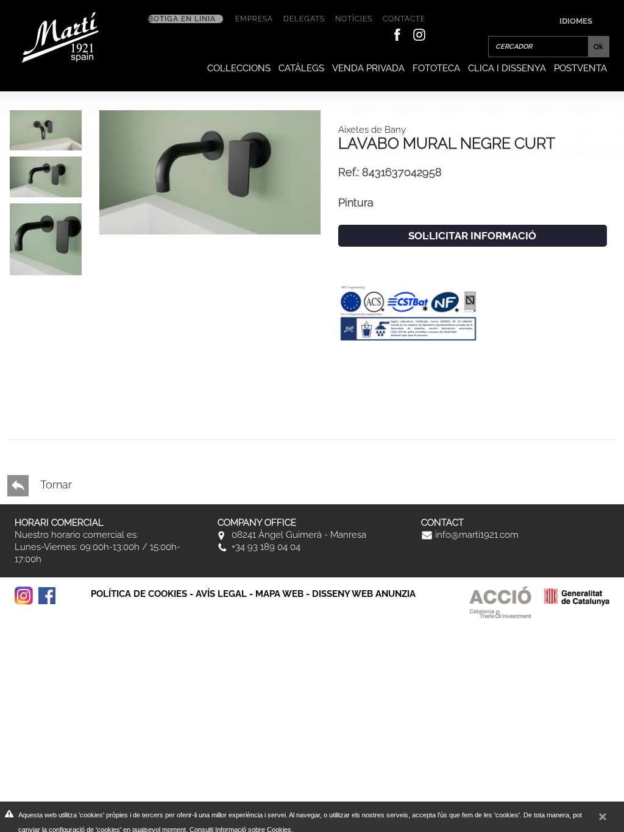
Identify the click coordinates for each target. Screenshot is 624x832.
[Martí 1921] (60, 36)
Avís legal (221, 593)
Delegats (304, 19)
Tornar (55, 484)
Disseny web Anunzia (364, 593)
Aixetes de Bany (372, 129)
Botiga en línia (182, 19)
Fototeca (436, 68)
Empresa (254, 19)
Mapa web (279, 593)
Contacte (404, 19)
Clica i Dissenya (507, 68)
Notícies (353, 19)
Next (33, 366)
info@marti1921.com (476, 534)
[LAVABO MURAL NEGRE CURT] (210, 171)
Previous (33, 410)
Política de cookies (139, 593)
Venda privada (368, 68)
